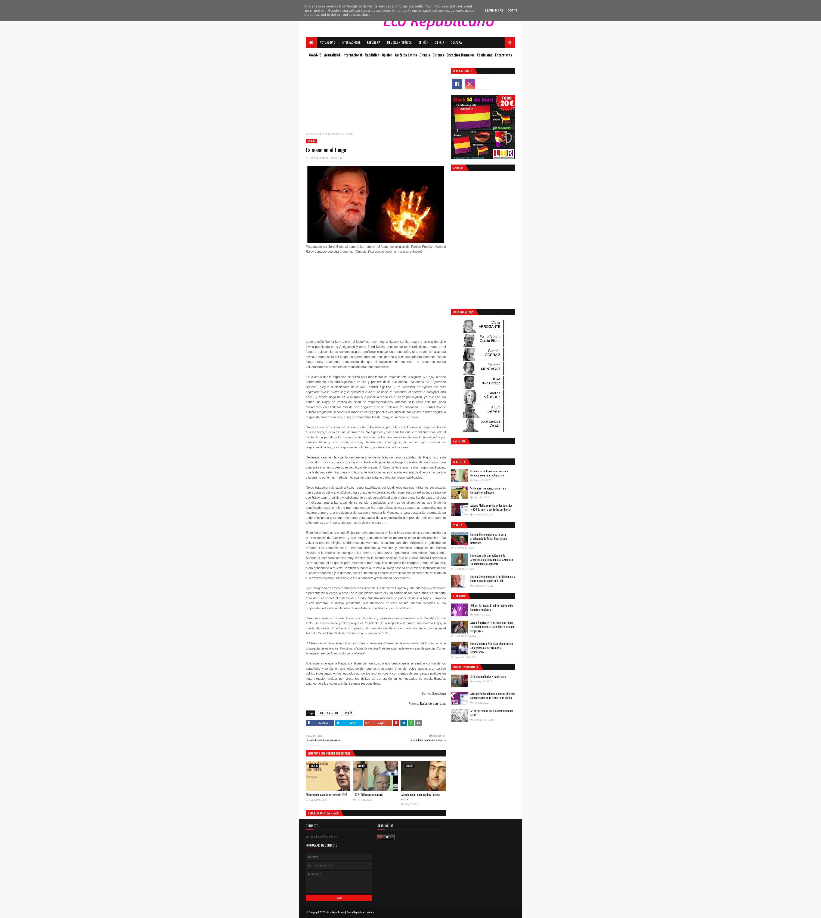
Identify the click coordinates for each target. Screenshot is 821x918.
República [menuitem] (374, 42)
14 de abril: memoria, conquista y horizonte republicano (488, 490)
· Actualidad (331, 55)
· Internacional (352, 55)
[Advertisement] (376, 98)
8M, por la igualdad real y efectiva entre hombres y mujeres (491, 607)
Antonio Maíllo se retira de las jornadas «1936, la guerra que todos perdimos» (491, 507)
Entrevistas (503, 55)
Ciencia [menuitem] (439, 42)
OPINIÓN (320, 134)
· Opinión (386, 55)
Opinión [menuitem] (423, 42)
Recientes (459, 461)
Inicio (309, 134)
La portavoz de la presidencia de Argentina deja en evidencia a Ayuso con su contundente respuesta (491, 559)
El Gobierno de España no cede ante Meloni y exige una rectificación (489, 473)
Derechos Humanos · (462, 55)
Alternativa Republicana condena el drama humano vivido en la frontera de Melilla (492, 695)
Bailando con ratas (433, 703)
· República (371, 55)
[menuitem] (311, 42)
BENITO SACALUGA (328, 713)
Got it (512, 10)
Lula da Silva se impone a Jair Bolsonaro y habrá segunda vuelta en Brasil (492, 578)
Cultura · (440, 55)
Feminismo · (486, 55)
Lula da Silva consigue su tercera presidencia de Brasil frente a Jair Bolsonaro (488, 538)
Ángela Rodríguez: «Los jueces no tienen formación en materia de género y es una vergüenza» (492, 626)
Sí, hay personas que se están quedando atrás (491, 713)
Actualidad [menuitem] (327, 42)
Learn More (494, 10)
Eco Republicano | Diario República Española (350, 912)
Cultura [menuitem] (456, 42)
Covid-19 (315, 55)
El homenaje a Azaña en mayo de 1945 (326, 794)
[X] (483, 84)
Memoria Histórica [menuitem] (399, 42)
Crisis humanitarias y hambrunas (488, 676)
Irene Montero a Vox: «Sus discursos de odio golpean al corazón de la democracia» (491, 647)
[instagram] (470, 84)
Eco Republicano (318, 157)
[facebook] (457, 84)
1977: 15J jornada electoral (368, 794)
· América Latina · (406, 55)
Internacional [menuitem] (351, 42)
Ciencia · (426, 55)
